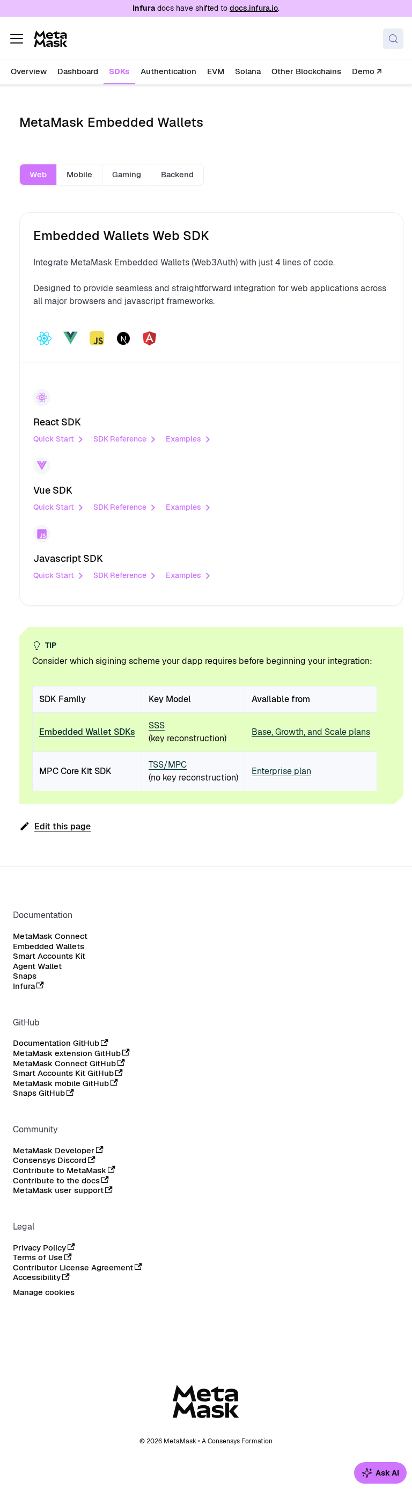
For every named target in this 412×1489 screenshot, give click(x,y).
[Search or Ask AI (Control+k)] (393, 38)
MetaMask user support (58, 1190)
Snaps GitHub (39, 1093)
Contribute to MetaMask (59, 1170)
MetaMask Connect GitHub (64, 1063)
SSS (157, 725)
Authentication (168, 71)
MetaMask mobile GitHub (61, 1083)
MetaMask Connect (50, 936)
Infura (24, 986)
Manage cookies (44, 1292)
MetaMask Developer (53, 1150)
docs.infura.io (254, 8)
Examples (183, 439)
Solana (248, 71)
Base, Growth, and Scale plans (311, 732)
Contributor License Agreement (73, 1268)
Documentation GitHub (56, 1043)
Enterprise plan (281, 771)
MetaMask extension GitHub (67, 1053)
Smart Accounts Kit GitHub (63, 1073)
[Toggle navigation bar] (17, 39)
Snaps (24, 976)
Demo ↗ (366, 71)
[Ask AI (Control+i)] (380, 1473)
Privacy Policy (39, 1248)
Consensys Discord (49, 1160)
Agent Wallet (37, 966)
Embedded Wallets (48, 946)
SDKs (119, 71)
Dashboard (77, 71)
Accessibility (37, 1277)
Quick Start (53, 439)
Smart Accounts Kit (49, 956)
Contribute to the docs (56, 1181)
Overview (29, 71)
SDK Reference (119, 439)
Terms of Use (38, 1257)
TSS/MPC (168, 764)
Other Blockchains (306, 71)
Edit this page (62, 826)
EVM (215, 71)
